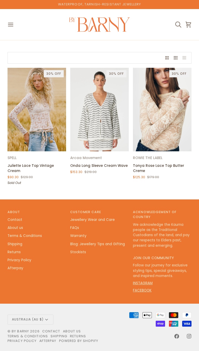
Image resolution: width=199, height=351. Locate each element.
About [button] (14, 212)
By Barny (20, 331)
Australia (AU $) (28, 319)
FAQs (74, 227)
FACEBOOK (142, 290)
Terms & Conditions (25, 235)
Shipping (15, 244)
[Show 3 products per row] (175, 57)
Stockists (78, 252)
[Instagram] (189, 336)
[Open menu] (15, 24)
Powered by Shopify (78, 341)
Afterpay (15, 268)
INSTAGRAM (143, 283)
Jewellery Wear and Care (92, 219)
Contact (15, 219)
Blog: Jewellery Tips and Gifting (97, 244)
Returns (14, 252)
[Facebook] (176, 336)
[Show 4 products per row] (185, 57)
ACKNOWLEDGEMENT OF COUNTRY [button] (154, 214)
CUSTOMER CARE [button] (85, 212)
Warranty (78, 235)
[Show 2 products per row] (167, 57)
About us (15, 227)
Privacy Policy (19, 260)
